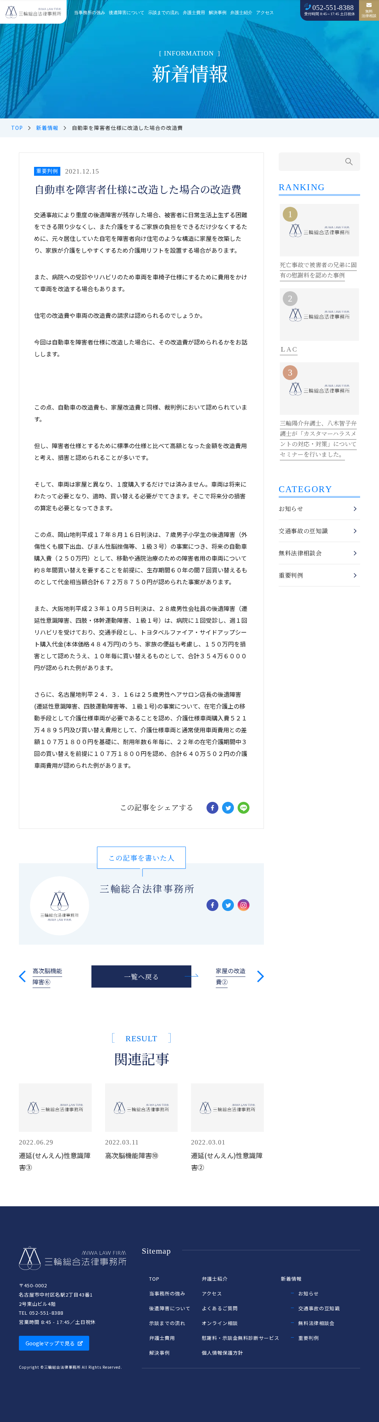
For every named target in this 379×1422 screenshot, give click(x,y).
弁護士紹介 (241, 12)
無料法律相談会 (300, 553)
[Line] (243, 808)
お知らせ (291, 508)
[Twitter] (228, 808)
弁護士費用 (194, 12)
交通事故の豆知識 (303, 531)
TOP (17, 127)
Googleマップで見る (50, 1343)
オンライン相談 (220, 1323)
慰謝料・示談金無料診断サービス (240, 1337)
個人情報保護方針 (222, 1352)
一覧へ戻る (141, 976)
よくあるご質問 (220, 1308)
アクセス (265, 12)
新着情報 (47, 127)
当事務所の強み (89, 12)
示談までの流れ (163, 12)
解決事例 (218, 12)
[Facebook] (212, 808)
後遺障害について (126, 12)
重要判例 (47, 171)
